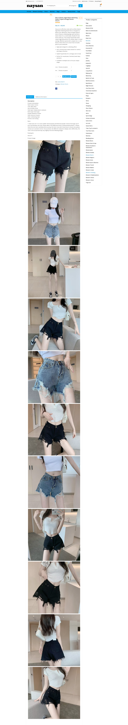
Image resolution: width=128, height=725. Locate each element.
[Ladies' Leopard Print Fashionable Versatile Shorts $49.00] (82, 18)
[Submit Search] (80, 5)
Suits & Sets (89, 120)
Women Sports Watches (92, 162)
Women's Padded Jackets (92, 175)
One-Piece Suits (90, 88)
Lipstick (88, 68)
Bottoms (88, 40)
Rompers (88, 98)
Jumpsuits (88, 63)
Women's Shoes (90, 177)
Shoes (46, 11)
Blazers (88, 35)
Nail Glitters (89, 83)
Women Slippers (90, 157)
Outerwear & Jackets (91, 90)
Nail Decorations (90, 80)
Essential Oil (89, 48)
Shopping (88, 106)
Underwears (89, 133)
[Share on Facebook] (56, 89)
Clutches (88, 43)
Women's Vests (90, 180)
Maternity (88, 75)
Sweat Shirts (89, 126)
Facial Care (88, 53)
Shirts (87, 101)
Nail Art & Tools (90, 78)
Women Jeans (89, 150)
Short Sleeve (89, 108)
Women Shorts (64, 84)
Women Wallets (90, 167)
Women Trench (90, 165)
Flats (87, 58)
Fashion (64, 11)
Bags (58, 11)
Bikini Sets (88, 33)
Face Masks (89, 50)
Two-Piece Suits (90, 131)
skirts (87, 113)
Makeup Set (89, 73)
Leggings (88, 65)
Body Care (88, 38)
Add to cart (67, 76)
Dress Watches (90, 45)
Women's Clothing (90, 172)
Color (56, 67)
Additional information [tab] (41, 97)
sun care (88, 123)
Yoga (78, 11)
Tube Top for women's (92, 128)
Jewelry (88, 60)
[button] (52, 16)
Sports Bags (89, 116)
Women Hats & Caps (91, 143)
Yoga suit (88, 182)
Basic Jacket (89, 25)
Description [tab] (30, 97)
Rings (87, 95)
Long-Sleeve (89, 71)
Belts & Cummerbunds (91, 30)
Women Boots (89, 141)
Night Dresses (89, 85)
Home (29, 11)
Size (56, 70)
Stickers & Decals (90, 118)
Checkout (73, 76)
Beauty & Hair (71, 11)
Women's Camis (90, 170)
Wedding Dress (90, 138)
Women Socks (89, 160)
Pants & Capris (89, 93)
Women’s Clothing (37, 11)
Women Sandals (90, 152)
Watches (52, 11)
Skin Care (88, 111)
